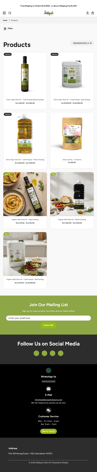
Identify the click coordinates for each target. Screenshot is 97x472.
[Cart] (92, 13)
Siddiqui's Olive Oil (43, 462)
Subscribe (48, 325)
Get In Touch (48, 431)
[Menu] (5, 12)
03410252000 (48, 381)
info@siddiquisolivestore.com (48, 399)
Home (5, 20)
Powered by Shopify (60, 462)
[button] (9, 13)
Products (14, 20)
